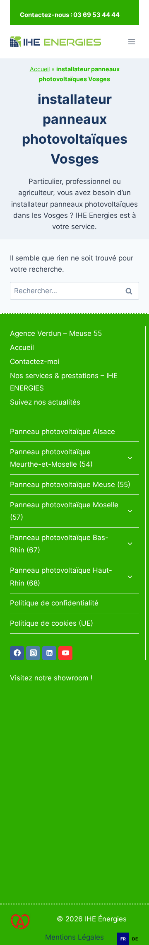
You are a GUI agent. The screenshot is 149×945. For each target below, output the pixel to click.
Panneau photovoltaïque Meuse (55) (70, 484)
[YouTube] (65, 653)
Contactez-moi (34, 361)
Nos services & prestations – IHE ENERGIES (64, 382)
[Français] (136, 928)
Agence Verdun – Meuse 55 (56, 333)
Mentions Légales (74, 937)
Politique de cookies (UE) (51, 623)
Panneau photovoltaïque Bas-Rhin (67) (59, 543)
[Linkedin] (49, 653)
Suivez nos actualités (45, 402)
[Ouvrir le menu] (131, 41)
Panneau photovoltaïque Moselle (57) (64, 511)
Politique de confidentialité (54, 603)
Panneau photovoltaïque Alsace (62, 431)
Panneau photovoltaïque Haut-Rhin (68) (61, 576)
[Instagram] (33, 653)
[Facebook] (17, 653)
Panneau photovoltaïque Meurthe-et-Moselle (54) (51, 458)
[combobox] (136, 928)
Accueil (40, 68)
